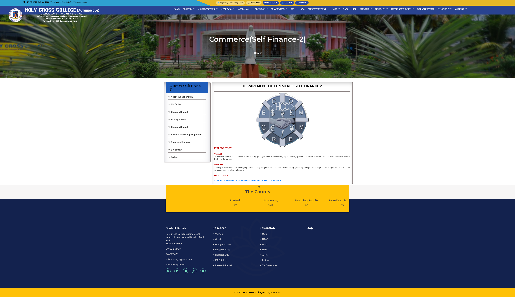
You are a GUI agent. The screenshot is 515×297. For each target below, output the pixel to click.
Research (260, 9)
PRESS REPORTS (270, 3)
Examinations (278, 9)
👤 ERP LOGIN (287, 3)
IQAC (302, 9)
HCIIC (334, 9)
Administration (206, 9)
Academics (227, 9)
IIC (292, 9)
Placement (443, 9)
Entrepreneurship (401, 9)
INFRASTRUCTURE (425, 9)
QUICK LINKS (302, 3)
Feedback (380, 9)
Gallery (459, 9)
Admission (243, 9)
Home (177, 9)
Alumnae (364, 9)
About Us (187, 9)
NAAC (345, 9)
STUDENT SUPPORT (317, 9)
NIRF (354, 9)
